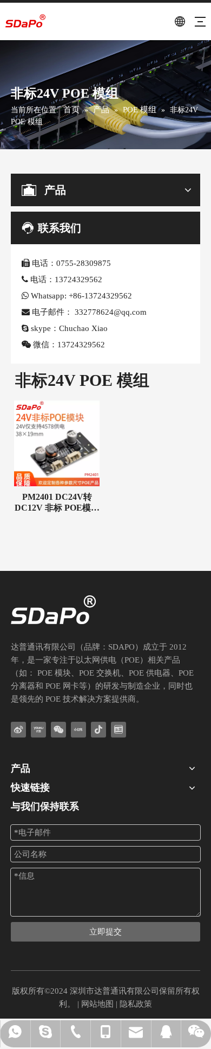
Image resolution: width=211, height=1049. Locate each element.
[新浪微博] (18, 730)
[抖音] (98, 730)
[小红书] (78, 730)
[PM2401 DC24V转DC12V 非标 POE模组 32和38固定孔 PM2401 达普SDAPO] (57, 442)
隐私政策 (136, 1004)
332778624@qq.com (111, 312)
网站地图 (97, 1004)
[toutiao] (118, 730)
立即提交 (105, 931)
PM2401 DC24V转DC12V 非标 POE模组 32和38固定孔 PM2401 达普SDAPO (57, 502)
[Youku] (38, 730)
